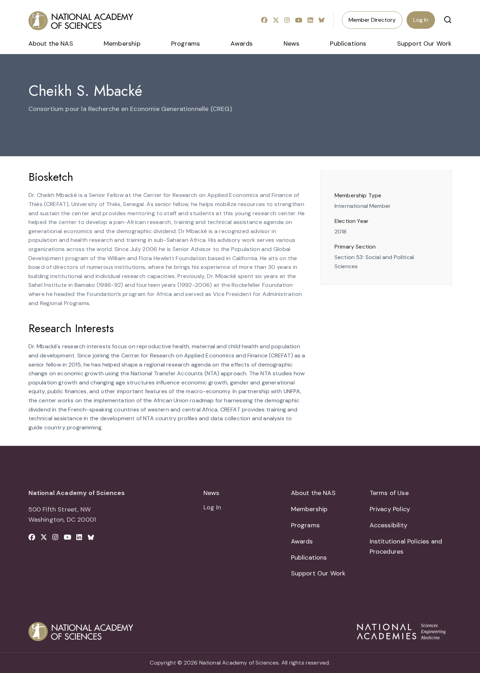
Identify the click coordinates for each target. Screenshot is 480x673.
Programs (185, 43)
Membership (122, 43)
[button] (447, 19)
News (292, 43)
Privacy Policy (390, 509)
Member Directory (372, 20)
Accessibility (388, 525)
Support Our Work (424, 43)
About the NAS (50, 43)
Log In (420, 20)
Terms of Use (389, 493)
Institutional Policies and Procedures (406, 546)
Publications (348, 43)
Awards (242, 43)
